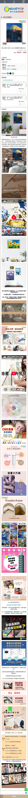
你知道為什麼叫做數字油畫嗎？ (14, 605)
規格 (3, 59)
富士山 (10, 139)
